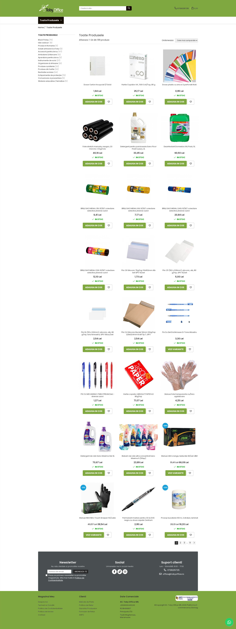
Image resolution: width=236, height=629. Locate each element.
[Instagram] (125, 571)
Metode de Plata (86, 602)
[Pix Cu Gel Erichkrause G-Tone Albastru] (179, 313)
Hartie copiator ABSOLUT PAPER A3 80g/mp (138, 395)
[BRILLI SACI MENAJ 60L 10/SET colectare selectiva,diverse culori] (138, 189)
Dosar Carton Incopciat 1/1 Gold (97, 85)
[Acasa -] (51, 8)
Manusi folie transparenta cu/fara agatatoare (179, 395)
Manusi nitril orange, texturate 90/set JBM (179, 456)
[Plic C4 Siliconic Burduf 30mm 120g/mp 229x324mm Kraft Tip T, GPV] (138, 313)
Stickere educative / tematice (51, 81)
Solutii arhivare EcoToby (48, 48)
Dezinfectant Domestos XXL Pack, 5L (179, 147)
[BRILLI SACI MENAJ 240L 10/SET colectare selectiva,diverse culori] (179, 189)
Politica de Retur (86, 605)
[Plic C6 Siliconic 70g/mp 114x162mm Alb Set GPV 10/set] (138, 251)
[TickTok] (119, 571)
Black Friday (43, 40)
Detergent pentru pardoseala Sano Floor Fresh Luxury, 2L (138, 148)
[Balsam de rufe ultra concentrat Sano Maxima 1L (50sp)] (138, 437)
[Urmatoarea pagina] (194, 543)
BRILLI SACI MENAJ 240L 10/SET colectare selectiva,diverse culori (179, 209)
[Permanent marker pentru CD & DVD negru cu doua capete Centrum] (138, 499)
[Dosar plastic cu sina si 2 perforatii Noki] (179, 65)
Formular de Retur (87, 611)
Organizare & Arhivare (48, 63)
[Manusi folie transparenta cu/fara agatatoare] (179, 375)
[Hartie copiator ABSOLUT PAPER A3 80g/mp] (138, 375)
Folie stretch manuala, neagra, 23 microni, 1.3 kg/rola (97, 148)
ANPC (81, 615)
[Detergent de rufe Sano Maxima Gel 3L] (97, 437)
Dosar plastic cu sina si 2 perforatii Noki (179, 85)
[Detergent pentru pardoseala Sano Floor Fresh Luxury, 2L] (138, 127)
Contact (41, 615)
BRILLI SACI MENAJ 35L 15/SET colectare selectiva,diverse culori (97, 209)
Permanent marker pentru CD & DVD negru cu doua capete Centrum (138, 519)
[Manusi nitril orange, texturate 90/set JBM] (179, 437)
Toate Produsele (49, 20)
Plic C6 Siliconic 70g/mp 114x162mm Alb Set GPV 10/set (138, 271)
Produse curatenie (46, 66)
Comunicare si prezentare (50, 78)
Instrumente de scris (47, 60)
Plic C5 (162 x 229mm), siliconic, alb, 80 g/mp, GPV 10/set (179, 271)
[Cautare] (129, 8)
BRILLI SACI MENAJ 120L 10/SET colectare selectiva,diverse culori (97, 271)
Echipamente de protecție (50, 75)
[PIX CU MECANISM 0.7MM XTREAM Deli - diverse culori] (97, 375)
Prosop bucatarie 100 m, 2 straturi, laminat (179, 518)
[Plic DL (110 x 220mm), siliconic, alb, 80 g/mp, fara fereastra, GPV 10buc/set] (97, 313)
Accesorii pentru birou (48, 51)
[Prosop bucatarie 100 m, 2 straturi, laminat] (179, 499)
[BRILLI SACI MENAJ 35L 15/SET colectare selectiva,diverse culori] (97, 189)
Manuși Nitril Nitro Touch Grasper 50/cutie (97, 518)
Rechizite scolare (45, 72)
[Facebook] (114, 571)
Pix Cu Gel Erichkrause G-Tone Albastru (179, 332)
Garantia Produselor (88, 608)
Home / (42, 27)
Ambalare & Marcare (47, 54)
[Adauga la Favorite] (108, 102)
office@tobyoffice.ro (173, 574)
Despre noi (43, 602)
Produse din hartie (46, 69)
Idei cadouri (43, 42)
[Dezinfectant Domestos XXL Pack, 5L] (179, 127)
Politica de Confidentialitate (50, 608)
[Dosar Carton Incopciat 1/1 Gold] (97, 65)
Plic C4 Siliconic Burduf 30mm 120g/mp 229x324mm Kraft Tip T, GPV (138, 333)
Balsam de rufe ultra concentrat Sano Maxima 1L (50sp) (138, 457)
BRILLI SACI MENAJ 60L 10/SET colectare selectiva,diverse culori (138, 209)
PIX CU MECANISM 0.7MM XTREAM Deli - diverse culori (97, 395)
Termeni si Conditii (46, 605)
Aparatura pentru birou (48, 57)
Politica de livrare (45, 611)
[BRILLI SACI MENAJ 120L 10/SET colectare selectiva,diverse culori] (97, 251)
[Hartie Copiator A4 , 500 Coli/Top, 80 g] (138, 65)
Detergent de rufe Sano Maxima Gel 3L (97, 456)
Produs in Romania (46, 45)
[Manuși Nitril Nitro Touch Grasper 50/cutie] (97, 499)
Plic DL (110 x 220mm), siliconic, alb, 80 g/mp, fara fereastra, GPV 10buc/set (97, 333)
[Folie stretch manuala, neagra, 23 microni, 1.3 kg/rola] (97, 127)
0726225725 (173, 570)
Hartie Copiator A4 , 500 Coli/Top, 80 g (138, 85)
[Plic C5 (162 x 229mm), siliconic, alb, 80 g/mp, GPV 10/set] (179, 251)
